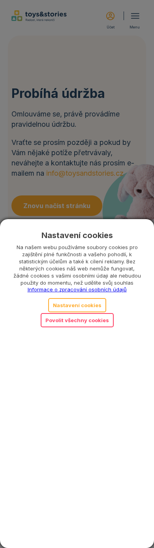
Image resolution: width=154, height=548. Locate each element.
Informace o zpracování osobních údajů (77, 289)
